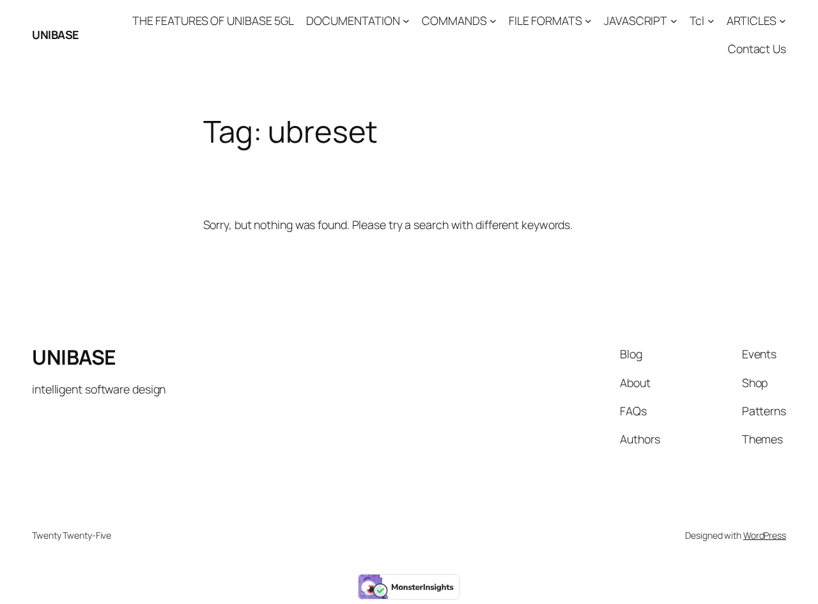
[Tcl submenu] (710, 20)
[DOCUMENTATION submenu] (406, 20)
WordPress (764, 535)
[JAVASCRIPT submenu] (673, 20)
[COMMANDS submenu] (493, 20)
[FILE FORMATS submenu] (588, 20)
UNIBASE (55, 34)
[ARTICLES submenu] (782, 20)
